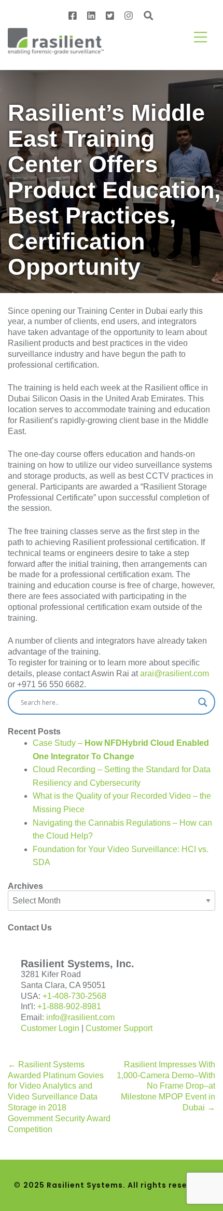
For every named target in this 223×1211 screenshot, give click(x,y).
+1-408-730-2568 (74, 996)
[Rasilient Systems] (56, 40)
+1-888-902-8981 (69, 1006)
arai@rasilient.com (174, 673)
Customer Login (50, 1028)
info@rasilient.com (80, 1017)
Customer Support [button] (119, 1028)
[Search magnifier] (203, 702)
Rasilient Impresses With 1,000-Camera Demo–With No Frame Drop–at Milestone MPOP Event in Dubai (166, 1086)
